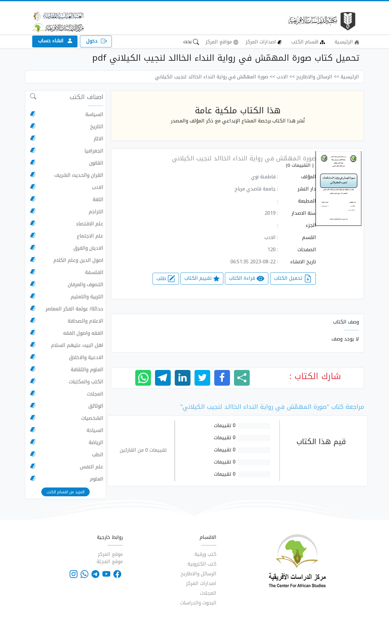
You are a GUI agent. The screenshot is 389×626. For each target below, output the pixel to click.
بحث (188, 41)
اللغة (98, 199)
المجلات (95, 394)
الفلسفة (94, 272)
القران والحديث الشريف (78, 175)
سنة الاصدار (303, 213)
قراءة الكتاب (242, 278)
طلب (162, 278)
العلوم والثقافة (87, 369)
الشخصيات (92, 418)
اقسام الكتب (305, 41)
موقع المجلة (110, 561)
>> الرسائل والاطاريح (317, 76)
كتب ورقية (205, 554)
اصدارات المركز (261, 41)
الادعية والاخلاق (86, 357)
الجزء (311, 225)
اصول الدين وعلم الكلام (78, 260)
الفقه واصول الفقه (83, 333)
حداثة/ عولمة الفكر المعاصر (74, 309)
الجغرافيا (93, 151)
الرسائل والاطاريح (198, 573)
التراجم (96, 211)
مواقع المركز (219, 41)
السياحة (95, 430)
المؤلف (308, 176)
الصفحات (307, 249)
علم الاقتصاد (89, 223)
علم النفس (91, 466)
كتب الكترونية (202, 564)
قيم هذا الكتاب (321, 441)
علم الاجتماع (90, 236)
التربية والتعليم (87, 296)
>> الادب (286, 76)
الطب (97, 454)
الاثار (98, 138)
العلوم (96, 479)
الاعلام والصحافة (85, 321)
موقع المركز (110, 554)
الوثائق (95, 406)
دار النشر (307, 189)
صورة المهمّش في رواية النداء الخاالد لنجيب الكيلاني (244, 158)
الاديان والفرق (88, 248)
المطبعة (307, 201)
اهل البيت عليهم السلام (77, 345)
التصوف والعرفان (85, 284)
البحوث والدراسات (198, 602)
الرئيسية (344, 41)
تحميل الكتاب (289, 278)
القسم (309, 237)
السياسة (94, 114)
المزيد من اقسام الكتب (65, 492)
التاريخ (96, 126)
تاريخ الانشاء (303, 261)
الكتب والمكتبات (86, 381)
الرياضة (96, 442)
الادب (97, 187)
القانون (96, 163)
